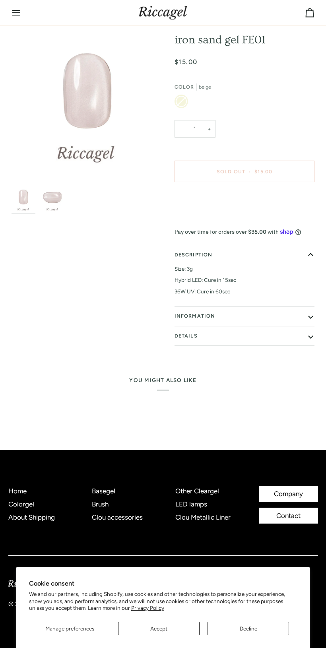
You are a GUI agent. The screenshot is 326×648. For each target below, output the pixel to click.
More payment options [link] (202, 219)
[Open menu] (23, 12)
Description (193, 255)
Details (186, 336)
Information (195, 316)
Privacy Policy (147, 608)
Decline (248, 628)
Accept (158, 628)
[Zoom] (87, 108)
